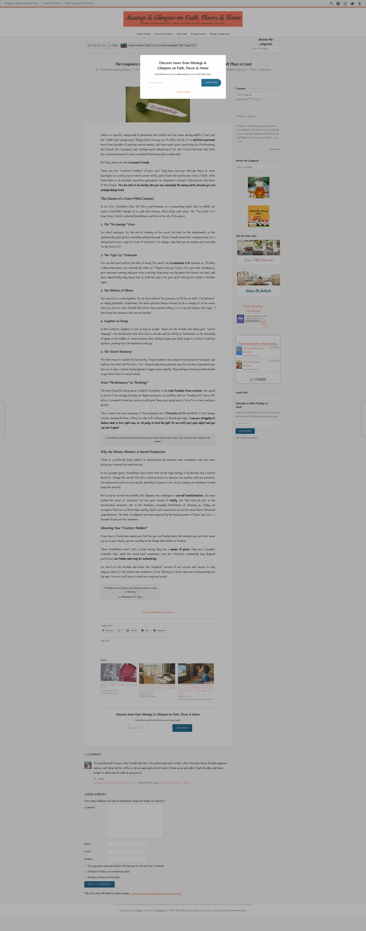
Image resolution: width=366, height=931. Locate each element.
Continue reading (183, 91)
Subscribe (211, 82)
